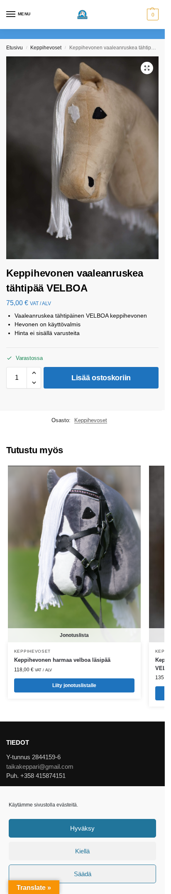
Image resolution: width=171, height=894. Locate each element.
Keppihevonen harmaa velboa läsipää (62, 660)
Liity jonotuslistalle (74, 685)
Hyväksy (82, 828)
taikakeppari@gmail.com (39, 766)
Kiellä (82, 851)
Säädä (82, 873)
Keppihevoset (45, 48)
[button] (152, 14)
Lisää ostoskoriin (101, 378)
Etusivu (14, 48)
